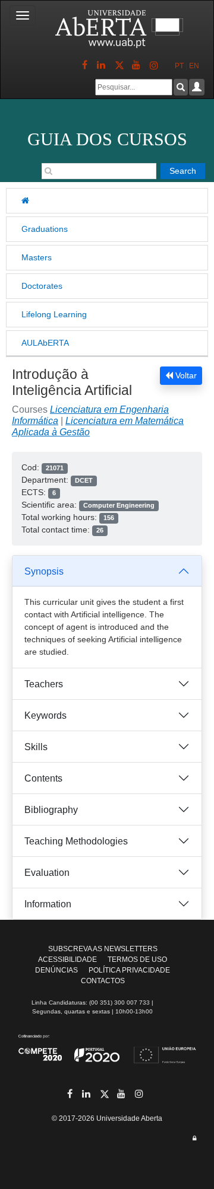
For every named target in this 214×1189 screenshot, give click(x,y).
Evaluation (47, 873)
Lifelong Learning (54, 314)
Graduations (44, 229)
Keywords (45, 715)
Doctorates (41, 286)
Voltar (185, 375)
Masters (36, 257)
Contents (43, 778)
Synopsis (44, 571)
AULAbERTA (45, 343)
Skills (36, 747)
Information (47, 904)
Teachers (43, 684)
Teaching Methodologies (76, 841)
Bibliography (51, 810)
